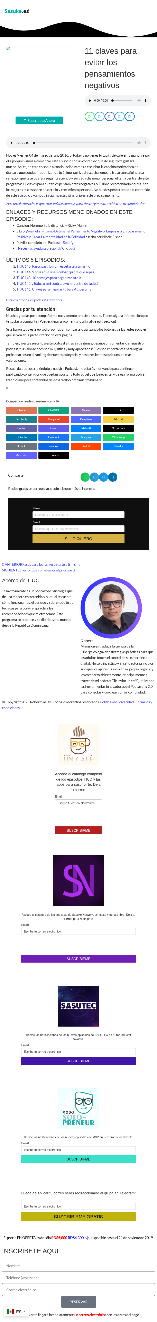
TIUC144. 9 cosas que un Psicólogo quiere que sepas (55, 272)
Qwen (53, 428)
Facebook (53, 437)
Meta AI (86, 428)
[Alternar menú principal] (148, 11)
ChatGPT (53, 410)
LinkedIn (22, 437)
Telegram (86, 437)
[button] (90, 116)
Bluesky (118, 446)
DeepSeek (86, 419)
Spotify (68, 242)
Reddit (86, 446)
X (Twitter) (118, 428)
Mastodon (21, 455)
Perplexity (22, 419)
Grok (118, 410)
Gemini (86, 410)
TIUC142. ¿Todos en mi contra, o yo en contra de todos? (58, 283)
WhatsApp (118, 437)
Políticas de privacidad (117, 702)
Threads (54, 455)
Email (21, 446)
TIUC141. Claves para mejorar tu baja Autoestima (54, 289)
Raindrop (54, 446)
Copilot (21, 428)
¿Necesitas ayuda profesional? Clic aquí (46, 248)
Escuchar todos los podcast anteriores (34, 300)
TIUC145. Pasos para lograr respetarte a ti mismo (53, 266)
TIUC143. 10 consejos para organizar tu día (49, 278)
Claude (21, 410)
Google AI (54, 419)
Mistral (118, 419)
